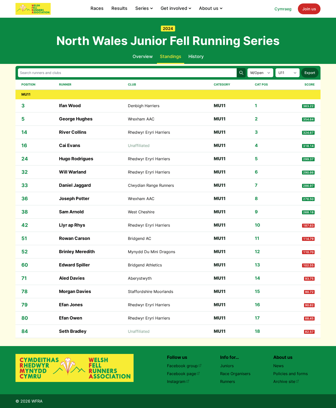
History (196, 56)
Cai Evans (69, 145)
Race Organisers (235, 373)
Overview (143, 56)
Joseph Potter (74, 198)
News (278, 365)
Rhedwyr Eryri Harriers (149, 132)
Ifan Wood (70, 105)
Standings (170, 56)
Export (310, 73)
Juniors (227, 365)
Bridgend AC (139, 238)
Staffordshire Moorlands (150, 291)
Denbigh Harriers (143, 105)
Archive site (284, 381)
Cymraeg (283, 8)
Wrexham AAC (141, 119)
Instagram (176, 381)
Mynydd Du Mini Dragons (151, 251)
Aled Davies (72, 278)
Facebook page (181, 373)
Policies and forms (290, 373)
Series (142, 8)
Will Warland (72, 172)
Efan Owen (70, 318)
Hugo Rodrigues (76, 158)
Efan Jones (71, 304)
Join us (309, 8)
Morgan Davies (75, 291)
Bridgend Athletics (145, 264)
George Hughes (75, 118)
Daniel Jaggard (75, 185)
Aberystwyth (140, 278)
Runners (227, 381)
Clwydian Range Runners (151, 185)
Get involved (174, 8)
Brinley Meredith (77, 251)
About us (208, 8)
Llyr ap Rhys (72, 225)
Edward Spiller (74, 264)
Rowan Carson (74, 238)
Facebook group (182, 365)
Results (119, 8)
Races (97, 8)
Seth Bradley (73, 331)
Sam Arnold (71, 211)
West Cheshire (141, 211)
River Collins (72, 132)
